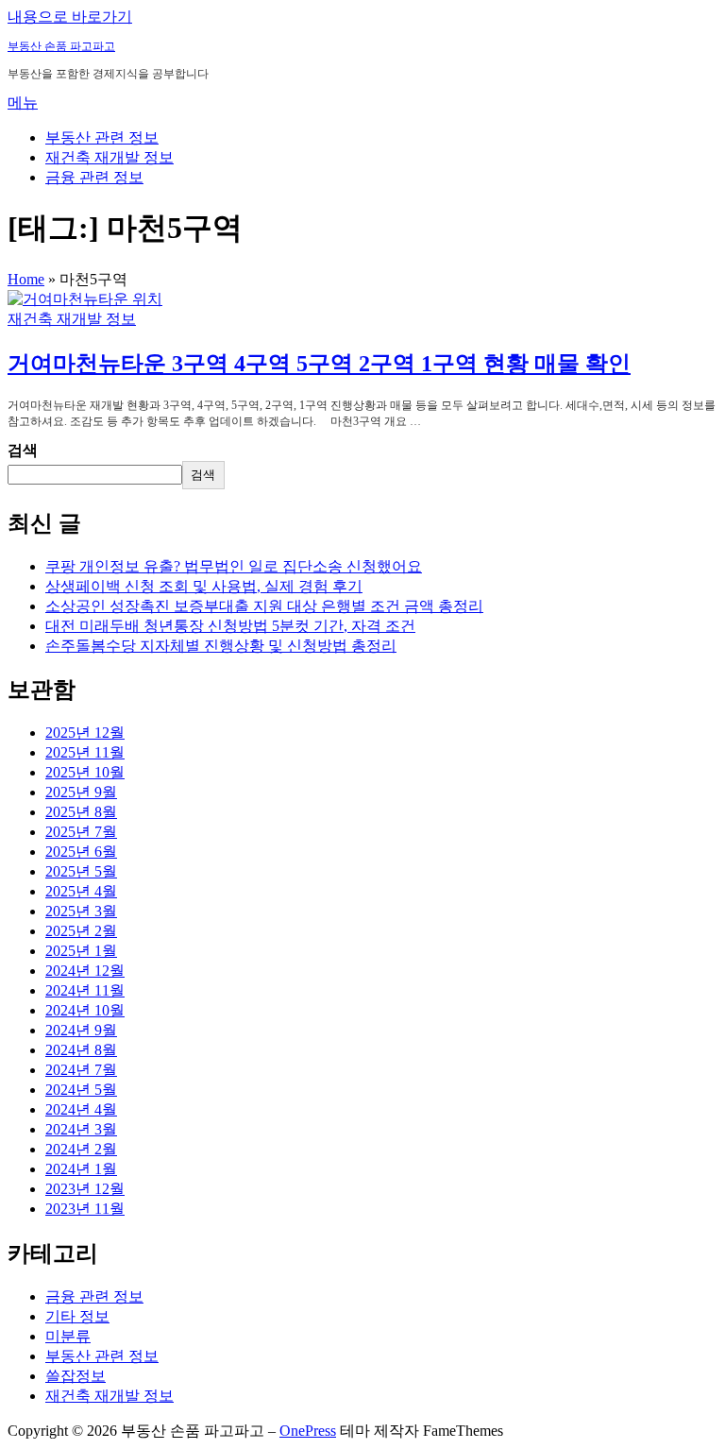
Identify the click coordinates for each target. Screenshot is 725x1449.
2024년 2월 (81, 1149)
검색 (23, 450)
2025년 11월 (85, 752)
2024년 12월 (85, 971)
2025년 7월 (81, 832)
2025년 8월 (81, 812)
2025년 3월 (81, 911)
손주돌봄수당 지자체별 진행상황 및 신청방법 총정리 (220, 646)
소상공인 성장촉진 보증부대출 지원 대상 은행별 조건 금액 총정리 (264, 606)
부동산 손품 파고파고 (61, 46)
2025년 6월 (81, 852)
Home (26, 279)
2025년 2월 (81, 931)
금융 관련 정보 (94, 177)
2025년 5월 (81, 871)
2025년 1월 (81, 951)
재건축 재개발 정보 (109, 157)
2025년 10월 (85, 772)
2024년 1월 (81, 1169)
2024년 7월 (81, 1070)
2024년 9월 (81, 1030)
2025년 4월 (81, 891)
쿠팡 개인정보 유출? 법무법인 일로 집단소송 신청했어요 (233, 566)
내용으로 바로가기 (70, 17)
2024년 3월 (81, 1129)
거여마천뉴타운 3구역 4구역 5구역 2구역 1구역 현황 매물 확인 (319, 363)
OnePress (307, 1431)
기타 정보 (77, 1316)
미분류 (68, 1336)
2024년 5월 (81, 1090)
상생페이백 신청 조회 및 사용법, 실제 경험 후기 (203, 586)
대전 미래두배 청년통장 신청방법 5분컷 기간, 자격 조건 (230, 626)
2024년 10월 (85, 1010)
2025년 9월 (81, 792)
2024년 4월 (81, 1109)
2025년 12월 (85, 732)
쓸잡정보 (75, 1376)
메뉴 (23, 102)
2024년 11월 (85, 990)
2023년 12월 (85, 1189)
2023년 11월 (85, 1209)
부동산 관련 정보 (102, 137)
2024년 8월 (81, 1050)
